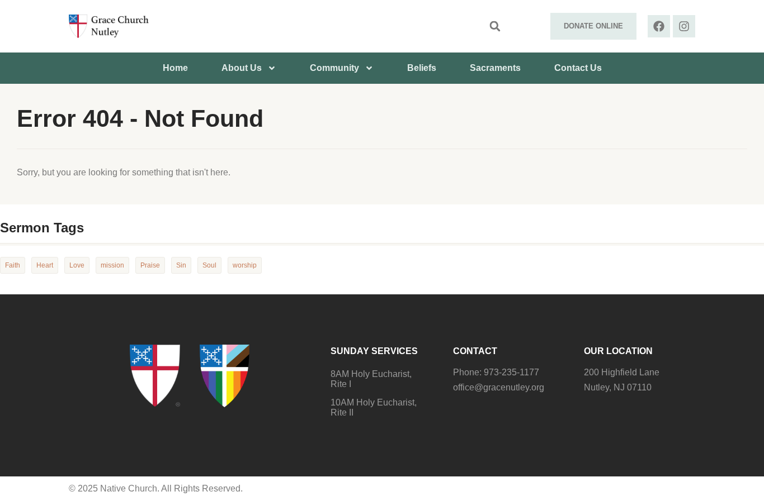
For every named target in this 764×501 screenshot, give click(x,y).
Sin (181, 265)
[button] (495, 26)
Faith (12, 265)
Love (76, 265)
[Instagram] (684, 26)
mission (112, 265)
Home (175, 68)
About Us (241, 68)
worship (245, 265)
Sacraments (495, 68)
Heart (44, 265)
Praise (150, 265)
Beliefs (421, 68)
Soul (209, 265)
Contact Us (578, 68)
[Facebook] (659, 26)
